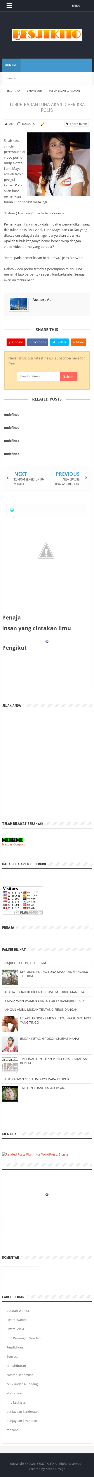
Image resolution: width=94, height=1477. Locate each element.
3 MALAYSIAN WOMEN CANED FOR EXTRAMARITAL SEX (44, 1001)
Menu (13, 65)
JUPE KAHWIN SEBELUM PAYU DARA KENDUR (36, 1079)
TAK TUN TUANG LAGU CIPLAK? (42, 1088)
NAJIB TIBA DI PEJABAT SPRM (25, 963)
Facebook (38, 342)
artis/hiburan (78, 124)
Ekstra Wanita (17, 1320)
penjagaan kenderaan (23, 1411)
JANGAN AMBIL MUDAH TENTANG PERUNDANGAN (41, 1009)
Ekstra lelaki (15, 1329)
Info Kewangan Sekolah (24, 1338)
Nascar (7, 844)
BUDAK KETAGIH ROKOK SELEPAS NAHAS (50, 1038)
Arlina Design (55, 1469)
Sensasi (12, 1356)
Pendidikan (15, 1347)
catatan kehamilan (20, 1375)
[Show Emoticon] (12, 510)
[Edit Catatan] (42, 124)
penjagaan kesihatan (22, 1421)
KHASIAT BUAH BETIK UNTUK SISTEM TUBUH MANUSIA (44, 992)
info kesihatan (17, 1402)
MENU (76, 5)
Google (17, 342)
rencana (13, 1430)
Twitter (60, 342)
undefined (11, 414)
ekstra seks (15, 1393)
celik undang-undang (22, 1384)
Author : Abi (42, 299)
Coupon (19, 844)
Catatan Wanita (18, 1311)
